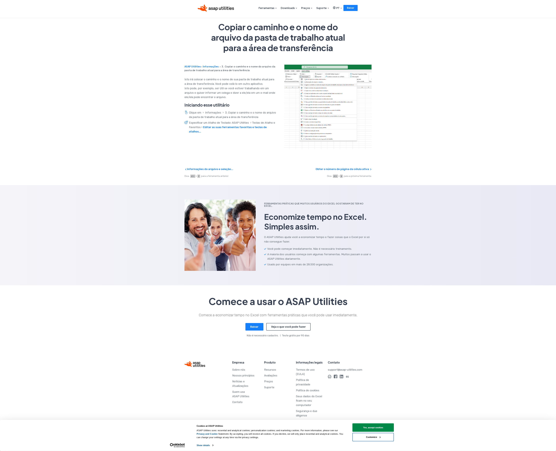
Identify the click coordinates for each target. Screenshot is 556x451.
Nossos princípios (243, 375)
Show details (203, 445)
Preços (305, 8)
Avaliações (270, 375)
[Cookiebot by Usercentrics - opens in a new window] (177, 445)
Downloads (288, 8)
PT (337, 8)
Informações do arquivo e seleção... (209, 169)
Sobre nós (238, 369)
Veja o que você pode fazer (288, 326)
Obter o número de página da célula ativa (343, 169)
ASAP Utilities (192, 66)
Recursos (270, 369)
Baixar (350, 7)
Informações (211, 66)
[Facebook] (335, 377)
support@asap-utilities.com (345, 369)
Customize (371, 437)
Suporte (321, 8)
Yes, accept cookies (373, 427)
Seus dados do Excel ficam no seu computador (309, 401)
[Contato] (329, 377)
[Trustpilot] (347, 377)
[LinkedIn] (341, 377)
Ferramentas (266, 8)
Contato (237, 402)
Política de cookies (307, 390)
